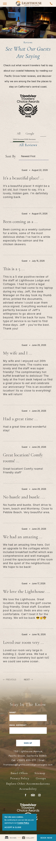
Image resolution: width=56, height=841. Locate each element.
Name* (12, 712)
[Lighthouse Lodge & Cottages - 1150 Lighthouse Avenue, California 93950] (29, 3)
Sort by (10, 156)
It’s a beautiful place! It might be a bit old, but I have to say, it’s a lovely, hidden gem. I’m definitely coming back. (26, 191)
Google (30, 133)
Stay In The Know (28, 704)
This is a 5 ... (14, 269)
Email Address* (18, 725)
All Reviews (28, 145)
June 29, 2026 (39, 345)
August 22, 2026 (40, 170)
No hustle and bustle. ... (24, 497)
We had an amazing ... (22, 537)
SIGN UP (28, 743)
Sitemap (39, 773)
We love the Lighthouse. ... (26, 591)
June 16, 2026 (39, 634)
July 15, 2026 (38, 261)
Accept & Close (12, 827)
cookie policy (23, 823)
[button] (5, 3)
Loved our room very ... (23, 642)
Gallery (30, 838)
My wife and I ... (17, 353)
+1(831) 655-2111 (26, 760)
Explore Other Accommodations (28, 783)
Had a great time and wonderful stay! (24, 428)
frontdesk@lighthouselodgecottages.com (28, 764)
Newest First (28, 156)
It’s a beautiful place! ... (23, 178)
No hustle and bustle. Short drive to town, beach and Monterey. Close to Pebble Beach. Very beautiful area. (28, 508)
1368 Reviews (18, 139)
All (18, 133)
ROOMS (13, 838)
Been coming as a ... (20, 221)
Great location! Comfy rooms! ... (23, 458)
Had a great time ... (20, 419)
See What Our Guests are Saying (28, 52)
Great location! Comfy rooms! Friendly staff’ (23, 470)
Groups (41, 778)
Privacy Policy (19, 778)
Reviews (28, 42)
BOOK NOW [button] (46, 838)
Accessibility (28, 789)
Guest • (27, 170)
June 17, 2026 (38, 583)
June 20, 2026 (39, 529)
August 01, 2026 (39, 213)
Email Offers (19, 773)
